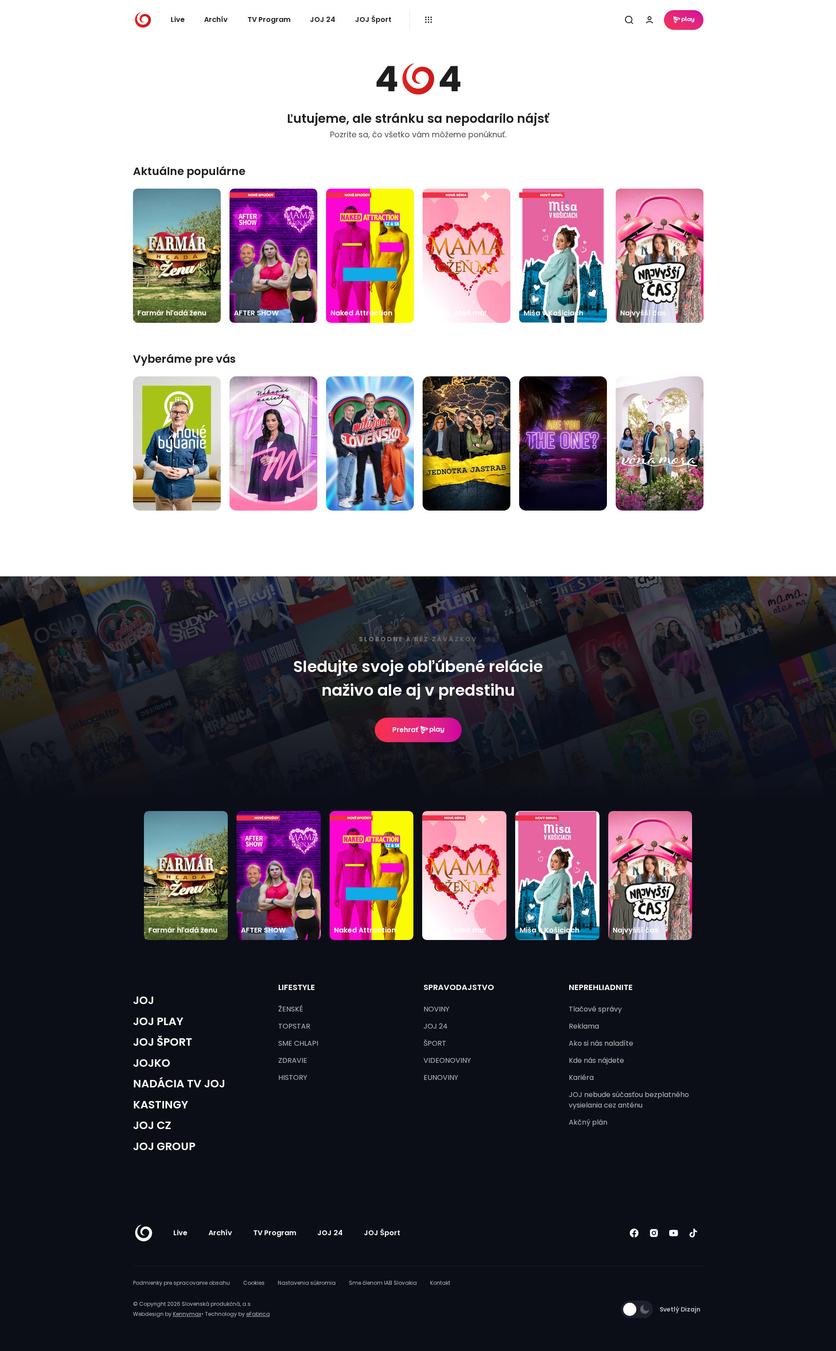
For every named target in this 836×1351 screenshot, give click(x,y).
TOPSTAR (294, 1026)
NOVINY (436, 1009)
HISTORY (292, 1077)
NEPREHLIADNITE (601, 987)
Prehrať (405, 729)
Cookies (254, 1283)
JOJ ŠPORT (162, 1042)
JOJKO (151, 1063)
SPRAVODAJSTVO (458, 987)
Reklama (584, 1026)
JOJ (143, 1000)
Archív (216, 19)
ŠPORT (434, 1043)
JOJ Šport (373, 19)
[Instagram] (654, 1233)
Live (178, 19)
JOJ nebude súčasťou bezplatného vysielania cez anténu (629, 1100)
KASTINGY (160, 1104)
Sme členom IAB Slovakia (383, 1283)
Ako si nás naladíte (601, 1043)
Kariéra (581, 1077)
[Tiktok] (693, 1233)
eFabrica (258, 1314)
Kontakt (440, 1283)
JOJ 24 (322, 19)
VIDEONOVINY (447, 1060)
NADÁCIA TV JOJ (179, 1083)
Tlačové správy (595, 1009)
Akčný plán (588, 1122)
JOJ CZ (152, 1125)
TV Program (269, 19)
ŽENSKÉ (290, 1009)
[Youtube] (674, 1233)
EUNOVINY (440, 1077)
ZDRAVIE (292, 1060)
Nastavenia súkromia (307, 1283)
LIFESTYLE (296, 987)
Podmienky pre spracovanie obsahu (181, 1283)
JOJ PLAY (158, 1021)
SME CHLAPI (298, 1043)
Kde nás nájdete (596, 1060)
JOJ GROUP (164, 1146)
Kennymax (187, 1314)
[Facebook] (634, 1233)
